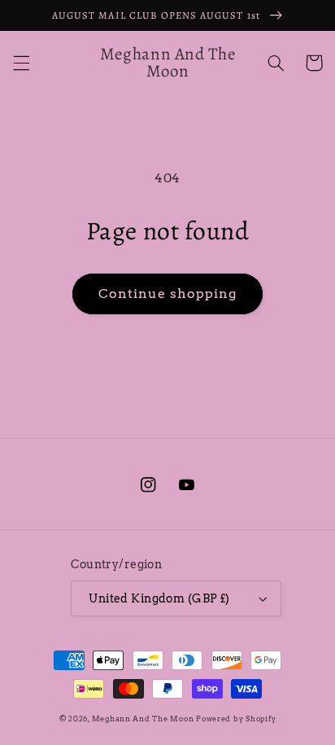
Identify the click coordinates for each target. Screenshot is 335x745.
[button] (21, 62)
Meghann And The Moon (143, 719)
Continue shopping (167, 293)
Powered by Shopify (236, 719)
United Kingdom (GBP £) (159, 598)
